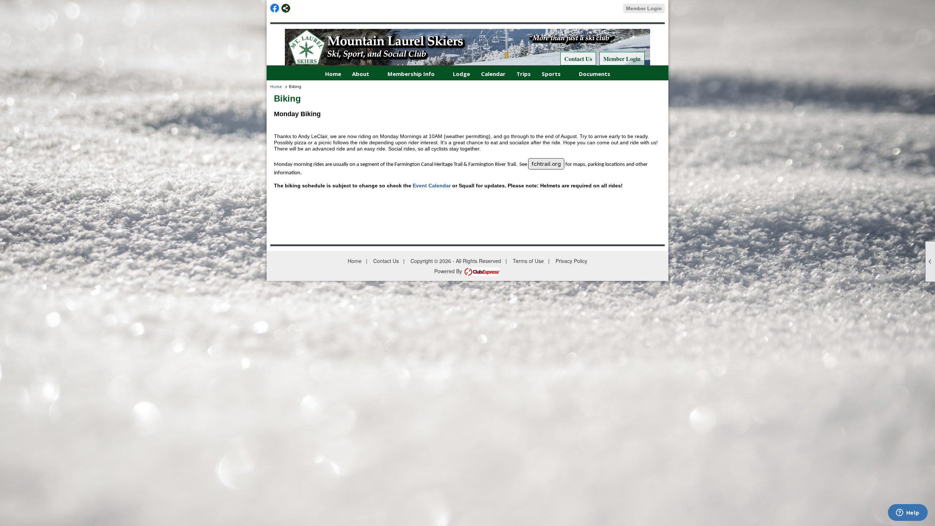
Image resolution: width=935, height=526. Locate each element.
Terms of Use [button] (528, 260)
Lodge (461, 73)
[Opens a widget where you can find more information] (908, 513)
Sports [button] (551, 73)
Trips (523, 73)
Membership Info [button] (411, 73)
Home (333, 73)
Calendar (493, 73)
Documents (594, 73)
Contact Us (578, 58)
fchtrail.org (546, 163)
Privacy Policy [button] (571, 260)
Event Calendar (432, 185)
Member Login (644, 8)
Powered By (448, 271)
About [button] (360, 73)
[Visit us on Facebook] (274, 8)
